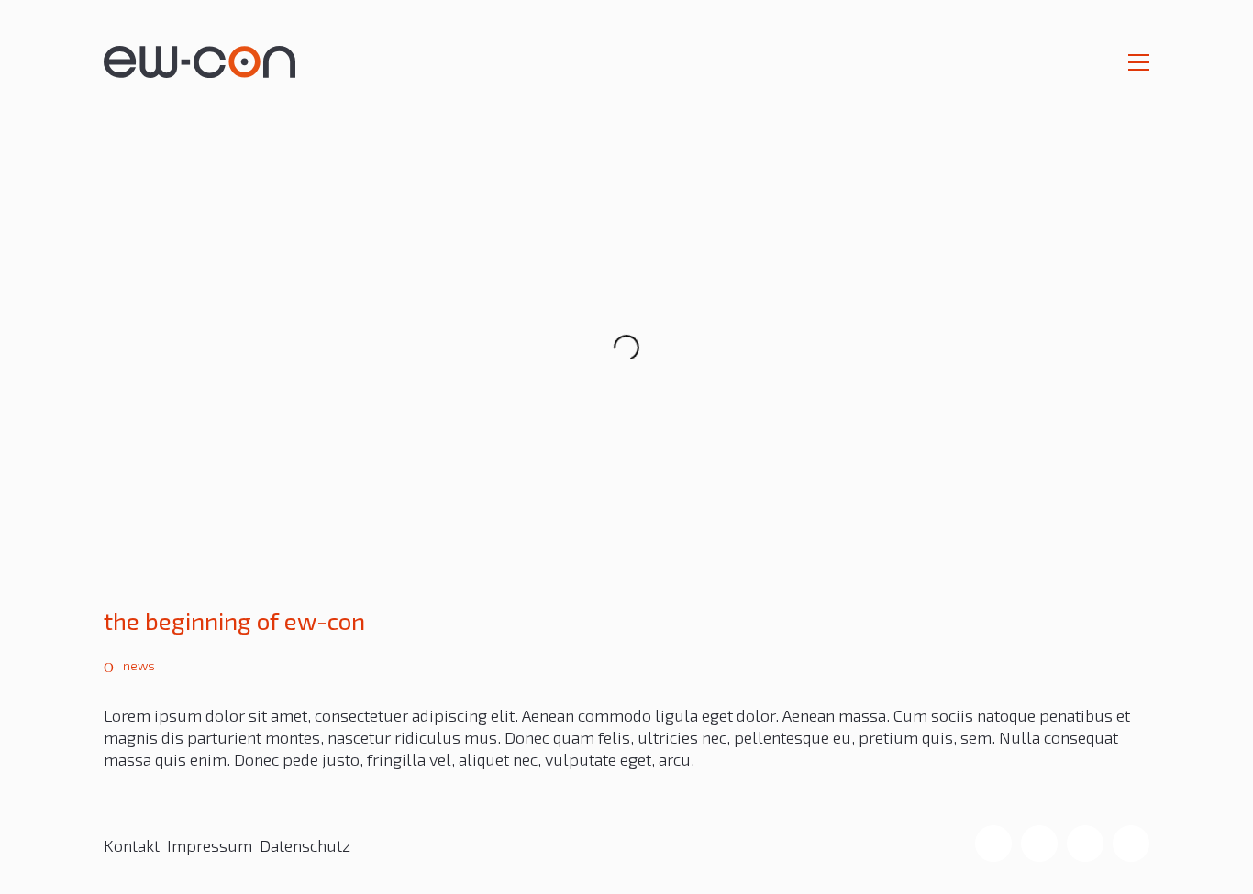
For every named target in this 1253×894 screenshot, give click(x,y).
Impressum (209, 845)
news (139, 665)
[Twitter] (1085, 843)
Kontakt (132, 845)
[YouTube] (1131, 843)
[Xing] (993, 843)
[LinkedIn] (1039, 843)
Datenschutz (305, 845)
